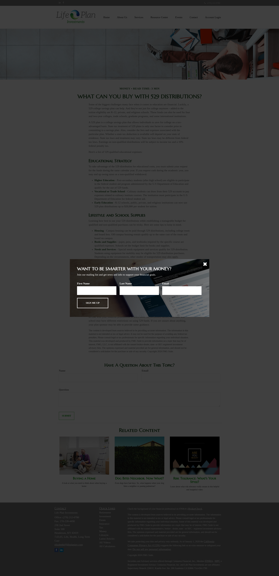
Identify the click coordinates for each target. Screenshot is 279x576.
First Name (83, 283)
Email (165, 283)
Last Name (126, 283)
